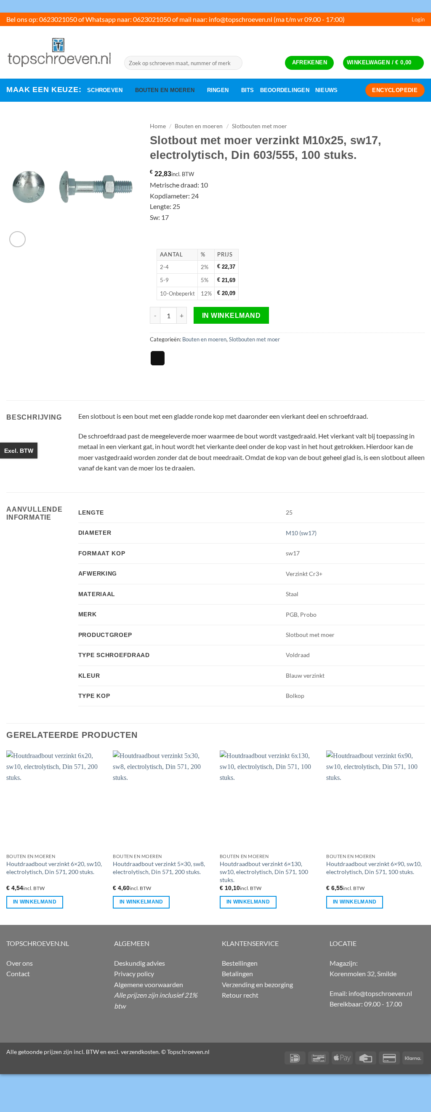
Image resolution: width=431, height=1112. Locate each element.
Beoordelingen (284, 90)
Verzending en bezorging (257, 984)
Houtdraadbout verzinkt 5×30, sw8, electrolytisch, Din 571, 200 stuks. (159, 867)
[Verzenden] (235, 63)
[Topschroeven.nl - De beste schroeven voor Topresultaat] (59, 52)
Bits (247, 90)
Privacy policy (134, 973)
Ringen (218, 90)
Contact (18, 973)
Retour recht (240, 995)
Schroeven (104, 90)
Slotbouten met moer (259, 126)
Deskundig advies (139, 963)
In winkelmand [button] (35, 901)
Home (158, 126)
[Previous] (6, 837)
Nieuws (326, 90)
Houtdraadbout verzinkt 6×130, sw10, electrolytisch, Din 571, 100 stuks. (264, 871)
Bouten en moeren (164, 90)
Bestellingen (240, 963)
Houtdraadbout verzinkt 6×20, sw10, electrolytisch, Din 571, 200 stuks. (54, 867)
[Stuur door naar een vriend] (158, 358)
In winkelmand (231, 315)
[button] (418, 19)
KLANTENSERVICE (250, 943)
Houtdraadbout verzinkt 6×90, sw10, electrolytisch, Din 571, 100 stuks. (374, 867)
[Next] (424, 837)
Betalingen (237, 973)
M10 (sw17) (301, 532)
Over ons (19, 963)
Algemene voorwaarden (148, 984)
